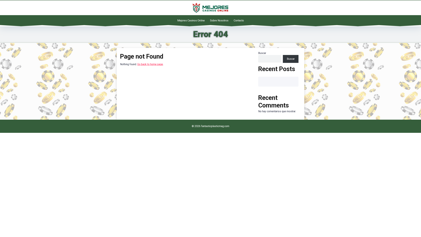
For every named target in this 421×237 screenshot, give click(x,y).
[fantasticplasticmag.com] (210, 7)
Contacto (239, 20)
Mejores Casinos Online (191, 20)
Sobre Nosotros (219, 20)
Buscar (262, 53)
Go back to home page (150, 64)
